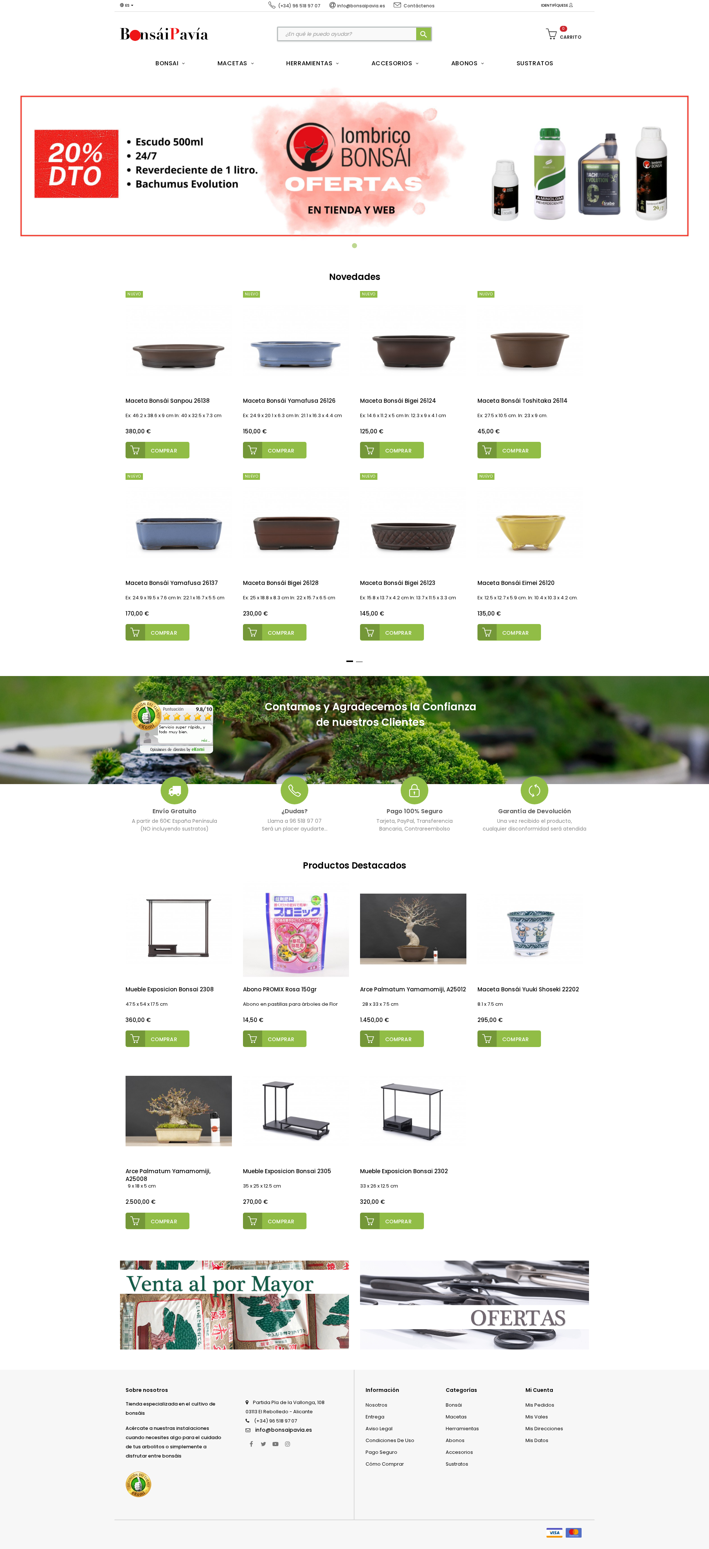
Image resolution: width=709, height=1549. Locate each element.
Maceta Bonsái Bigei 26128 (281, 583)
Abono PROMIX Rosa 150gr (280, 989)
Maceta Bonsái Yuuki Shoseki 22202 (528, 989)
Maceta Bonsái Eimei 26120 (516, 583)
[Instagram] (287, 1443)
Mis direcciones (544, 1428)
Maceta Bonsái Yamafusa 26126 (289, 401)
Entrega (375, 1416)
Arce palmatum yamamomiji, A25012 (413, 989)
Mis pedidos (539, 1404)
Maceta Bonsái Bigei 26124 (398, 401)
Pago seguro (381, 1452)
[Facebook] (251, 1443)
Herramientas (462, 1428)
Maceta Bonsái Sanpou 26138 (168, 401)
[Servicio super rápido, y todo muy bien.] (172, 727)
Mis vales (536, 1416)
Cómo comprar (385, 1463)
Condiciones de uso (390, 1440)
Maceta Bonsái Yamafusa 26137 (172, 583)
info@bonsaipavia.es (283, 1430)
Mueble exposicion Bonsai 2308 (170, 989)
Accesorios (459, 1452)
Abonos (455, 1440)
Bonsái (454, 1404)
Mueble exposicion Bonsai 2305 (287, 1171)
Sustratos (457, 1463)
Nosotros (376, 1404)
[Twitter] (263, 1443)
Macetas (456, 1416)
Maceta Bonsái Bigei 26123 (397, 583)
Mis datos (536, 1440)
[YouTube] (275, 1443)
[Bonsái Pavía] (164, 34)
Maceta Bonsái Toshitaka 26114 (522, 401)
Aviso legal (379, 1428)
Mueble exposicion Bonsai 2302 (404, 1171)
